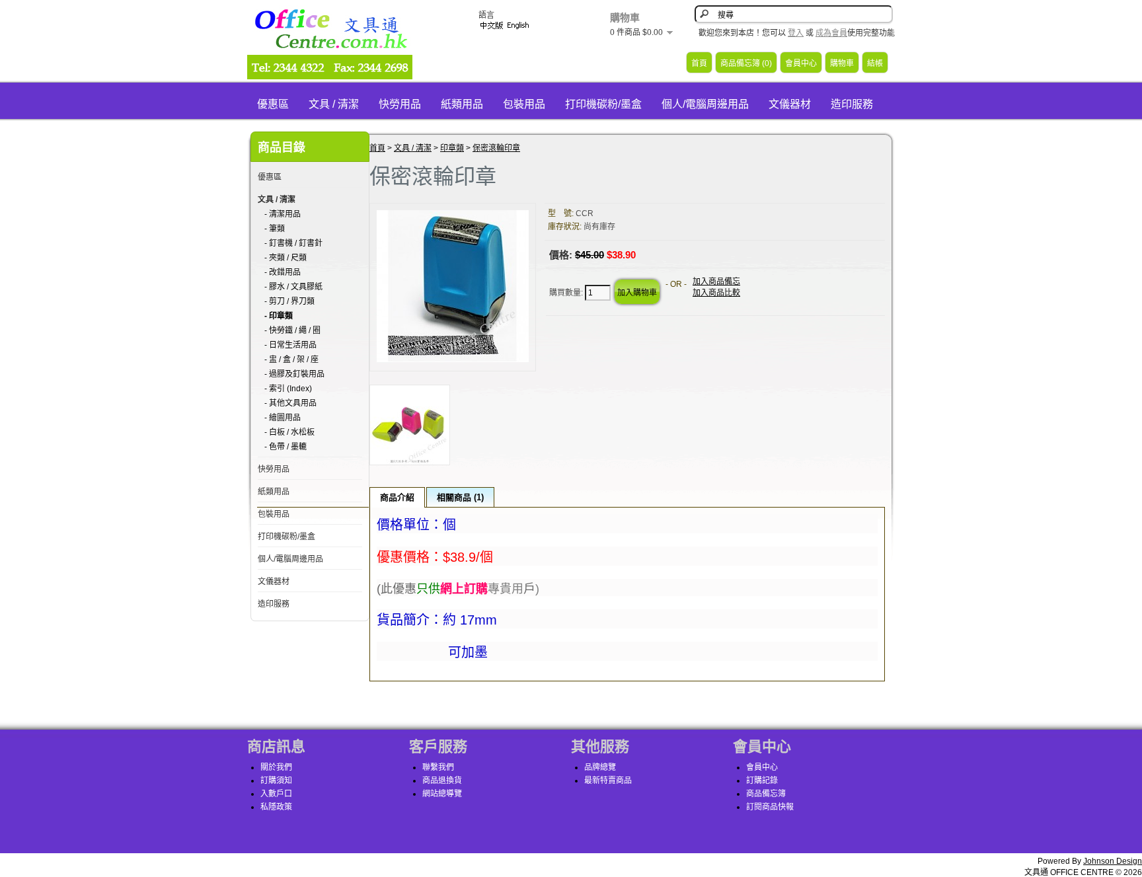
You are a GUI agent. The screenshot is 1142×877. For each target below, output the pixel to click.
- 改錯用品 (282, 272)
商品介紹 (397, 497)
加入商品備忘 (716, 281)
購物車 (842, 63)
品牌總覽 (600, 767)
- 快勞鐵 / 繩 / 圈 (292, 330)
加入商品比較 (716, 292)
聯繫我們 (438, 767)
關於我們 (276, 767)
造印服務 (852, 104)
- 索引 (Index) (288, 388)
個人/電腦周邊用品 (705, 104)
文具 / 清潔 (334, 104)
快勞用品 (400, 104)
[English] (518, 25)
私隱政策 (276, 807)
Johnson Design (1112, 861)
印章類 (452, 148)
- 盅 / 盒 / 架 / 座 (291, 359)
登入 (796, 33)
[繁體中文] (491, 25)
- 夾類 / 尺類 (285, 257)
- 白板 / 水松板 (289, 432)
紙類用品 (462, 104)
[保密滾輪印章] (453, 359)
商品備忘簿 (766, 793)
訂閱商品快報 (770, 807)
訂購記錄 (762, 780)
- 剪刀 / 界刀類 (289, 301)
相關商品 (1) (460, 497)
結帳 (875, 63)
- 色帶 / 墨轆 (285, 446)
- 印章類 (278, 316)
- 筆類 (274, 228)
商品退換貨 (442, 780)
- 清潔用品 (282, 214)
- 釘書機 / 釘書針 (293, 243)
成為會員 (831, 33)
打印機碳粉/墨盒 (603, 104)
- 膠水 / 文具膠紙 (293, 286)
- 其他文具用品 (290, 403)
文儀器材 (790, 104)
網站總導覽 (442, 793)
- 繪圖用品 (282, 417)
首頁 (699, 63)
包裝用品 (524, 104)
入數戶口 (276, 793)
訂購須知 (276, 780)
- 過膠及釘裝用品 (294, 374)
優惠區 (273, 104)
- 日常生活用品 (290, 345)
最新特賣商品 (608, 780)
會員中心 (801, 63)
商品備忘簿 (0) (746, 63)
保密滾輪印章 (496, 148)
